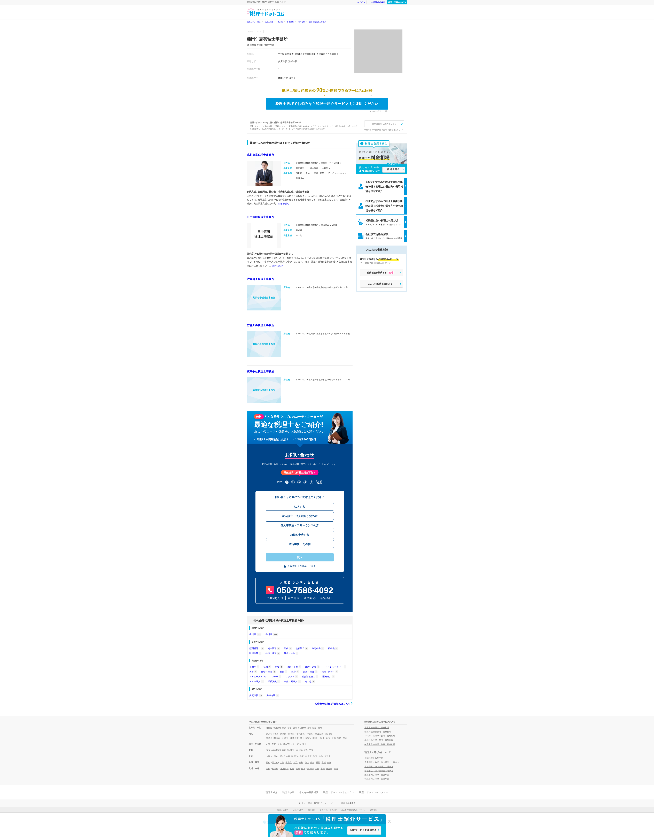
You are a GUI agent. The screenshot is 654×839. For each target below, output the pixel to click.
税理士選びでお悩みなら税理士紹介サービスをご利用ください (327, 104)
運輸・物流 (268, 671)
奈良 (321, 756)
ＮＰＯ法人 (256, 681)
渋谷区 (291, 734)
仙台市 (302, 727)
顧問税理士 (256, 648)
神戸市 (308, 756)
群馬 (345, 738)
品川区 (328, 734)
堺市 (282, 756)
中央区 (310, 734)
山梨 (268, 744)
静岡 (284, 750)
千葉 (320, 738)
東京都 (269, 734)
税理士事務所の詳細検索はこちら (333, 703)
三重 (311, 750)
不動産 (253, 666)
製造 (283, 671)
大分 (317, 768)
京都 (288, 756)
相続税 (332, 648)
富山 (299, 744)
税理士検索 (269, 22)
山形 (314, 727)
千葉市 (327, 738)
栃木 (339, 738)
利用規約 (311, 810)
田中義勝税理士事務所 (260, 217)
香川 (318, 762)
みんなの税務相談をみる (380, 283)
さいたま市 (311, 738)
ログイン (361, 2)
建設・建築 (312, 666)
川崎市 (285, 738)
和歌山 (327, 756)
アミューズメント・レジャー (265, 676)
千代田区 (301, 734)
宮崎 (323, 768)
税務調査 (255, 653)
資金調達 (273, 648)
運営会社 (373, 810)
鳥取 (295, 762)
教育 (294, 671)
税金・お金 (290, 653)
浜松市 (299, 750)
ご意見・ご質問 (282, 810)
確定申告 (317, 648)
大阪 (268, 756)
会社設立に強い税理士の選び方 (378, 770)
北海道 (269, 727)
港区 (276, 734)
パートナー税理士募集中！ (343, 803)
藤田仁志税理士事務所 (317, 22)
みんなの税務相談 (308, 792)
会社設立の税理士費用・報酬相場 (379, 736)
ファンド (291, 676)
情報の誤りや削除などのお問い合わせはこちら (382, 130)
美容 (252, 671)
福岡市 (275, 768)
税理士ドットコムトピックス (338, 792)
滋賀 (315, 756)
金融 (266, 666)
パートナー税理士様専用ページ (312, 803)
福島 (320, 727)
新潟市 (286, 744)
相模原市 (294, 738)
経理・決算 (272, 653)
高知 (329, 762)
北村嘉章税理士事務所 (260, 154)
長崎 (298, 768)
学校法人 (273, 681)
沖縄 (336, 768)
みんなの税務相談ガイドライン (353, 810)
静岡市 (291, 750)
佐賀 (292, 768)
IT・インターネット (335, 666)
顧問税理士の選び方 (373, 758)
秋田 (309, 727)
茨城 (334, 738)
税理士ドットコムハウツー (373, 792)
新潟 (279, 744)
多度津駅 (255, 695)
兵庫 (302, 756)
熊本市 (310, 768)
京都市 (295, 756)
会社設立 (301, 648)
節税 (287, 648)
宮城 (295, 727)
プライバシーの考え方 (328, 810)
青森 (284, 727)
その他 (309, 681)
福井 (304, 744)
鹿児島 (329, 768)
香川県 (280, 22)
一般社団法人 (292, 681)
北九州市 (284, 768)
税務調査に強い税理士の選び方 (378, 766)
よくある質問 (298, 810)
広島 (282, 762)
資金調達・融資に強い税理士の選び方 (381, 762)
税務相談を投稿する (380, 272)
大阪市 (275, 756)
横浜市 (277, 738)
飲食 (278, 666)
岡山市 (275, 762)
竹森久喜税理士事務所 (260, 325)
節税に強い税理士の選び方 (376, 779)
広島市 (289, 762)
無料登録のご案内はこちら (384, 123)
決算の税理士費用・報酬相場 (377, 731)
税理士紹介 (271, 792)
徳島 (312, 762)
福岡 (268, 768)
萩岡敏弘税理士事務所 (260, 371)
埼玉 (302, 738)
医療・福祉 (310, 671)
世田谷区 (319, 734)
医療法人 (328, 676)
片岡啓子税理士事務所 (260, 279)
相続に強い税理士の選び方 (376, 775)
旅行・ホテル (329, 671)
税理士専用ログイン (397, 2)
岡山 (268, 762)
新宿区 (283, 734)
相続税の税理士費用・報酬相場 (378, 740)
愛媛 (324, 762)
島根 (301, 762)
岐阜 (306, 750)
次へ (299, 557)
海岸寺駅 (301, 22)
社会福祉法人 (309, 676)
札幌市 (277, 727)
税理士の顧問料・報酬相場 (376, 727)
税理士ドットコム (254, 22)
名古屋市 (276, 750)
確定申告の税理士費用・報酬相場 (379, 744)
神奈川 (269, 738)
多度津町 (290, 22)
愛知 (268, 750)
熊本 (303, 768)
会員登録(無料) (378, 2)
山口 (307, 762)
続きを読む (283, 203)
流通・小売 (293, 666)
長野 (274, 744)
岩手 (289, 727)
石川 (293, 744)
